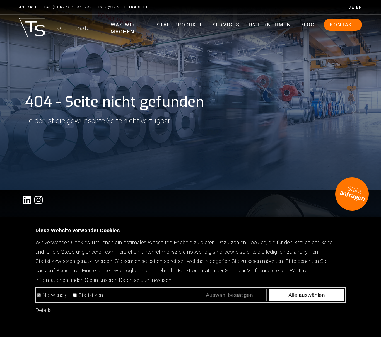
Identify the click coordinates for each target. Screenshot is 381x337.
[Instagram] (38, 200)
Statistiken (90, 295)
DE (352, 7)
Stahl (352, 193)
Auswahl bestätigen (229, 295)
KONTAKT (343, 25)
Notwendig (55, 295)
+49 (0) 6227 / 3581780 (68, 7)
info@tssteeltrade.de (123, 7)
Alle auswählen (306, 295)
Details (43, 310)
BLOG (307, 25)
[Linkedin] (27, 200)
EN (359, 7)
